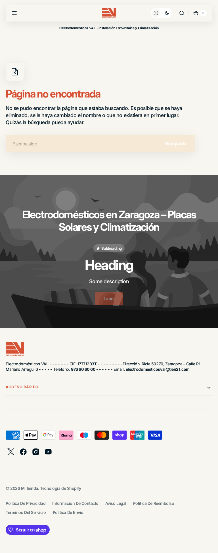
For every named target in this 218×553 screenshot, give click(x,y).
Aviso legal (115, 503)
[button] (14, 13)
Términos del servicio (26, 512)
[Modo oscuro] (161, 13)
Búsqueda (175, 143)
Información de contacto (75, 503)
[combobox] (100, 143)
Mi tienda (29, 488)
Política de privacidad (25, 503)
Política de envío (68, 512)
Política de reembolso (153, 503)
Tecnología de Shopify (60, 488)
